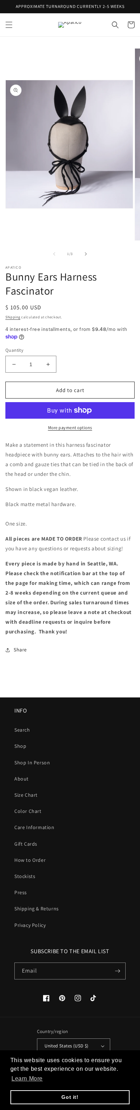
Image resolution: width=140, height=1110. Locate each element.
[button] (9, 25)
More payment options (70, 427)
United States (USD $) (66, 1046)
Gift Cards (25, 844)
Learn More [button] (27, 1078)
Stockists (24, 876)
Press (20, 892)
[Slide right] (86, 254)
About (21, 778)
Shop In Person (32, 762)
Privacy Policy (30, 925)
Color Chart (28, 811)
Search (22, 730)
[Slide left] (54, 254)
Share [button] (20, 649)
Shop (20, 746)
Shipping (12, 317)
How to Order (30, 860)
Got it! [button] (69, 1097)
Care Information (34, 827)
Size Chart (26, 795)
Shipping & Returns (36, 908)
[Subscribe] (117, 971)
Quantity (14, 350)
